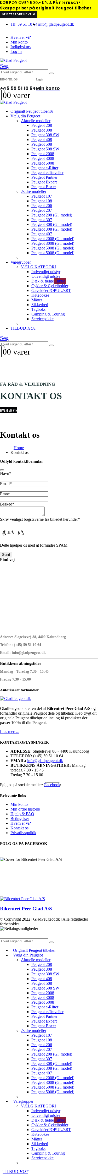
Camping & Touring (48, 314)
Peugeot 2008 (42, 153)
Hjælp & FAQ (22, 814)
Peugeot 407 (41, 234)
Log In (16, 51)
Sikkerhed (39, 304)
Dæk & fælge (48, 281)
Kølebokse (40, 295)
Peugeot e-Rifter (44, 168)
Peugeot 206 (41, 205)
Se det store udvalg (18, 14)
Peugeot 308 (41, 130)
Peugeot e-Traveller (47, 172)
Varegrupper (20, 262)
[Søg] (51, 73)
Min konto (19, 42)
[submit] (2, 470)
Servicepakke (42, 319)
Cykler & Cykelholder (49, 286)
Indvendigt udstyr (45, 271)
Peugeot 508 (41, 144)
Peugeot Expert (44, 182)
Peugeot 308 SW (45, 135)
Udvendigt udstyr (45, 276)
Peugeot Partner (44, 177)
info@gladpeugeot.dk (56, 24)
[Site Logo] (13, 60)
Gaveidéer (51, 290)
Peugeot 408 (41, 139)
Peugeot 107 (41, 196)
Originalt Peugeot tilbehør (31, 111)
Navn (5, 473)
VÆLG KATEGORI (38, 267)
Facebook (52, 784)
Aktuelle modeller (35, 120)
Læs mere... (9, 731)
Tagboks (38, 309)
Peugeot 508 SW (45, 149)
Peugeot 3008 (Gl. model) (52, 243)
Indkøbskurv (20, 47)
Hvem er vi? (20, 37)
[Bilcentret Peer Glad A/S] (22, 898)
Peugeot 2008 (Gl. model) (52, 238)
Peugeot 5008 (42, 163)
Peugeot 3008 (42, 158)
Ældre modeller (33, 191)
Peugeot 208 (41, 125)
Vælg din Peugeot (25, 116)
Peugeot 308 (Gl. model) (51, 224)
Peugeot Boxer (43, 186)
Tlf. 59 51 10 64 (23, 24)
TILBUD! (23, 328)
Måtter (36, 300)
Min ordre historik (25, 809)
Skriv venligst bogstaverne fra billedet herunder (40, 519)
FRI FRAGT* (69, 2)
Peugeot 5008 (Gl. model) (52, 248)
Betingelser (19, 818)
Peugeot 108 (41, 201)
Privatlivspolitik (23, 832)
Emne (5, 494)
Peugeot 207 (41, 210)
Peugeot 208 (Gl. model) (51, 215)
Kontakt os (19, 828)
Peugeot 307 (41, 220)
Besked (7, 504)
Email (6, 483)
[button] (4, 66)
